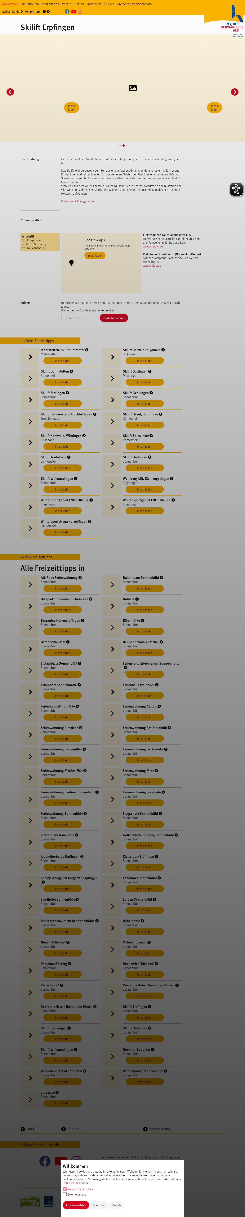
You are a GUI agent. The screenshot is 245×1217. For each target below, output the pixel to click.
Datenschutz (70, 1183)
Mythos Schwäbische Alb (134, 4)
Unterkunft (94, 4)
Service (109, 4)
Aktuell (79, 4)
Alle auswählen (76, 1205)
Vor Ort (66, 4)
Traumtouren (30, 4)
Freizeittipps (50, 4)
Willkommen (10, 4)
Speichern (99, 1205)
